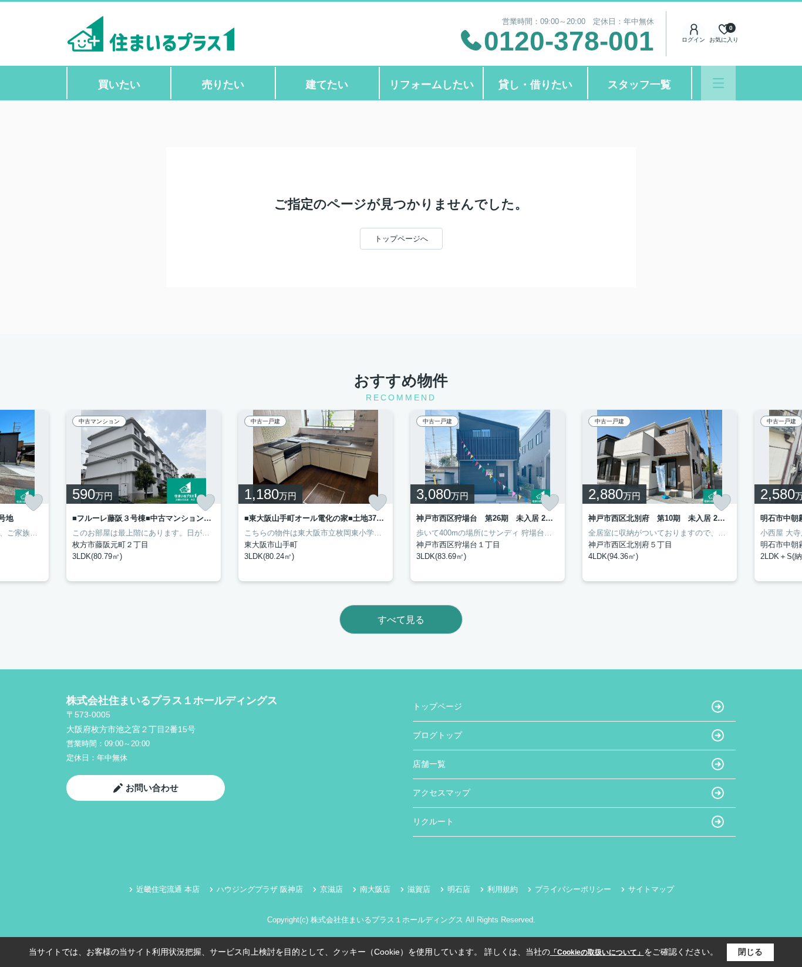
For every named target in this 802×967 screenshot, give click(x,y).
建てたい (327, 84)
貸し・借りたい (535, 84)
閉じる (750, 951)
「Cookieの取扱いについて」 (597, 952)
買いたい (119, 84)
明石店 (458, 889)
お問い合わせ (152, 788)
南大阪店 (375, 889)
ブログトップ (437, 735)
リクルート (433, 821)
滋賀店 (418, 889)
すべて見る (401, 620)
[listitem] (144, 495)
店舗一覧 (429, 764)
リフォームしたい (431, 84)
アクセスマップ (441, 792)
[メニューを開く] (718, 83)
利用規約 (502, 889)
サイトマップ (651, 889)
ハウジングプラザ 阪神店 (260, 889)
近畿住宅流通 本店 (168, 889)
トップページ (437, 706)
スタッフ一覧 (639, 84)
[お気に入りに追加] (33, 502)
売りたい (223, 84)
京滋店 (331, 889)
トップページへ (401, 238)
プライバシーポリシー (573, 889)
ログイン (693, 39)
